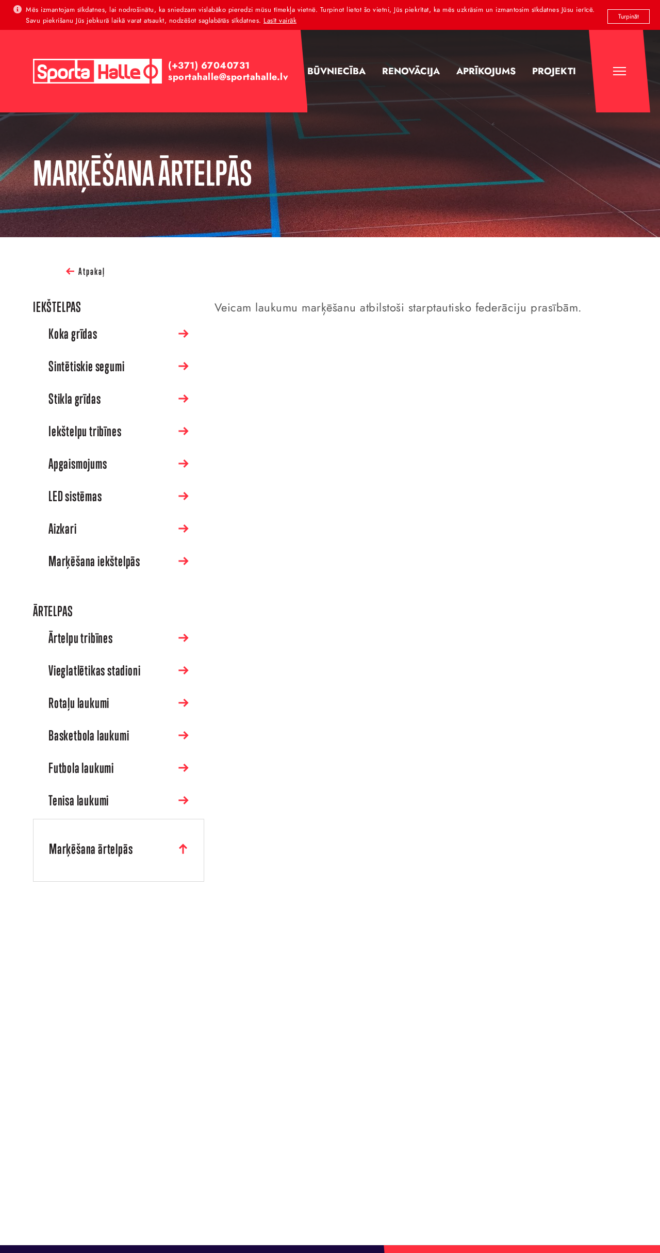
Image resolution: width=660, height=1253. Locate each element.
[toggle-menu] (619, 71)
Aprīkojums (486, 71)
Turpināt (628, 16)
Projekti (554, 71)
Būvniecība (336, 71)
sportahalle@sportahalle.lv (228, 77)
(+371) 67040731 (209, 65)
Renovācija (411, 71)
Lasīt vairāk (279, 20)
